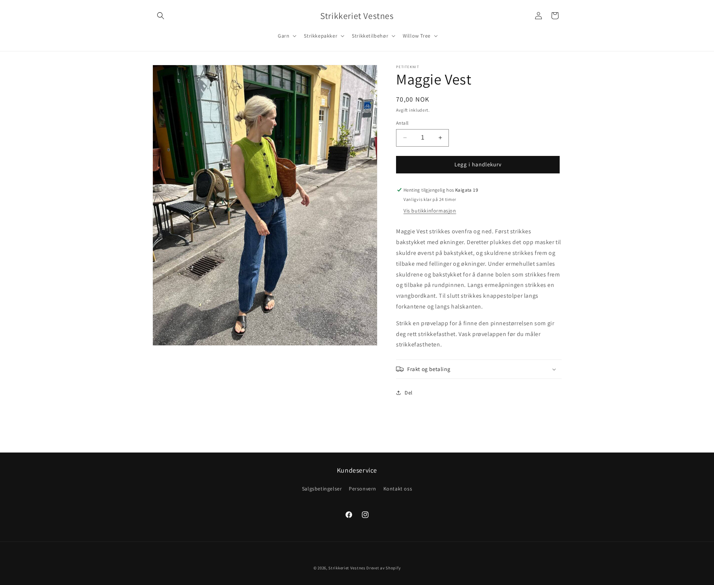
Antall (402, 123)
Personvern (362, 488)
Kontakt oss (397, 488)
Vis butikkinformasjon (429, 210)
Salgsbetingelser (322, 488)
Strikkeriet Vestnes (346, 567)
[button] (160, 15)
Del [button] (409, 392)
